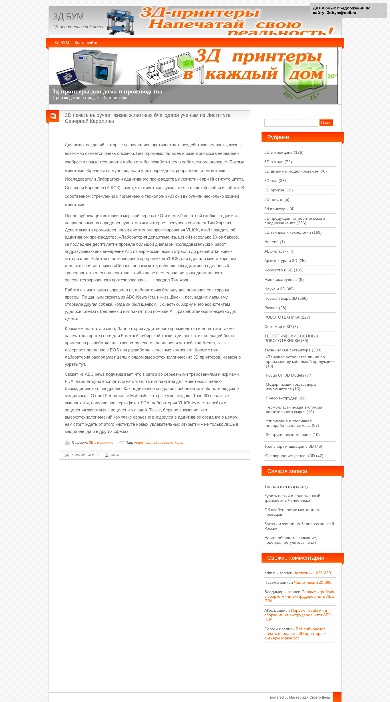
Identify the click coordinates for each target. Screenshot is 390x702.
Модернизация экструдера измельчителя (291, 386)
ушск (179, 443)
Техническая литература (287, 350)
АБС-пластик (276, 251)
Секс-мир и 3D (278, 326)
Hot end (271, 241)
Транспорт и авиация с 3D (289, 446)
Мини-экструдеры (280, 279)
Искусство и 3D (278, 270)
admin (114, 455)
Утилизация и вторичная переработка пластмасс (289, 423)
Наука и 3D (274, 289)
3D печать (273, 199)
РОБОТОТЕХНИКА (281, 317)
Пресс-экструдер (281, 398)
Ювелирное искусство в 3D (289, 455)
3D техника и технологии (287, 232)
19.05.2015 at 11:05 (85, 455)
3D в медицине (101, 443)
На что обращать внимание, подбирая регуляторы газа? (290, 540)
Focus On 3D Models (285, 375)
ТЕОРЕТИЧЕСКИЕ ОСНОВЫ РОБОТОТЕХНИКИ (291, 338)
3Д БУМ (68, 16)
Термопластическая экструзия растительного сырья (294, 409)
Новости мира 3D (280, 298)
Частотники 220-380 (312, 573)
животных (142, 443)
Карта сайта (86, 42)
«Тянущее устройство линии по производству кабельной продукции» (300, 359)
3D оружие (274, 190)
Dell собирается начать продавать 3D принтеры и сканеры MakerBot (295, 633)
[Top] (337, 697)
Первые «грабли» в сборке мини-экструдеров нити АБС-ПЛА (300, 596)
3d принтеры (276, 209)
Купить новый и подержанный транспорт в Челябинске (292, 498)
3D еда (271, 180)
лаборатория (162, 443)
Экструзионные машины (288, 434)
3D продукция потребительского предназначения (294, 220)
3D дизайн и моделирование (291, 171)
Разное (271, 307)
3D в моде (274, 161)
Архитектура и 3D (280, 260)
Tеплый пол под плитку (286, 486)
